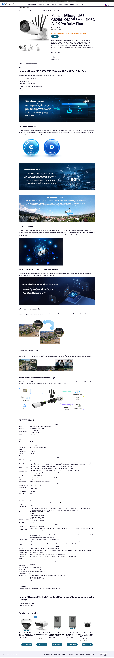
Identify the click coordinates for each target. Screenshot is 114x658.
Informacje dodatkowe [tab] (31, 63)
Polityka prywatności (104, 654)
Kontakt (55, 36)
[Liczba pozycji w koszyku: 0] (87, 4)
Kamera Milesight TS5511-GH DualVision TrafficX (41, 633)
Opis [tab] (21, 63)
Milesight (58, 59)
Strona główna (22, 10)
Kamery (28, 10)
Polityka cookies (103, 655)
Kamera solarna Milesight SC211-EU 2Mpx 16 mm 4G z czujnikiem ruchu (72, 634)
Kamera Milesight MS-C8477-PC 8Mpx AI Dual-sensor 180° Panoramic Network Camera (86, 635)
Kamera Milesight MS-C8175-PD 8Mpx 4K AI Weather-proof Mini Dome (26, 634)
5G (54, 57)
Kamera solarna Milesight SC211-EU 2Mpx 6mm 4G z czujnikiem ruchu (56, 634)
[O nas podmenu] (49, 4)
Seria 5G (64, 56)
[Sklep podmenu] (79, 4)
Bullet (31, 10)
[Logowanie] (82, 4)
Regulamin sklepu (103, 653)
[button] (47, 16)
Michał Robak (14, 654)
